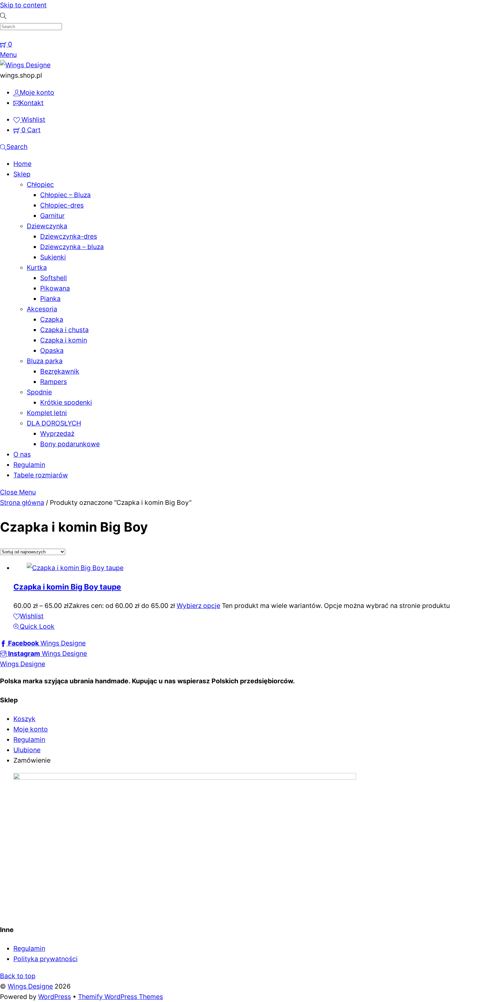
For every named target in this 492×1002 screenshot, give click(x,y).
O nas (22, 454)
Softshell (53, 278)
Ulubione (26, 750)
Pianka (50, 299)
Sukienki (53, 257)
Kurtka (37, 267)
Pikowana (55, 288)
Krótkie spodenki (66, 402)
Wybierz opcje (198, 606)
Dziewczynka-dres (68, 236)
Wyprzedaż (57, 434)
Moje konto (30, 729)
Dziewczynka (47, 226)
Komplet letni (47, 413)
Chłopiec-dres (62, 205)
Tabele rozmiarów (40, 475)
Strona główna (22, 502)
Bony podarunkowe (70, 444)
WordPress (54, 997)
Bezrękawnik (59, 371)
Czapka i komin (63, 340)
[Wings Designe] (25, 65)
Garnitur (52, 216)
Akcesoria (42, 309)
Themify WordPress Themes (120, 997)
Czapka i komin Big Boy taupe (67, 586)
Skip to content (23, 5)
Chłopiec (40, 184)
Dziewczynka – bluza (72, 247)
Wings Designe (30, 986)
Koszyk (24, 719)
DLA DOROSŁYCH (54, 423)
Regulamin (29, 465)
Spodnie (39, 392)
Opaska (52, 350)
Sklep (21, 174)
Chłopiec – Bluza (65, 195)
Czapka (51, 319)
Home (22, 164)
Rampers (53, 382)
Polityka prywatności (45, 959)
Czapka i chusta (64, 330)
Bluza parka (45, 361)
